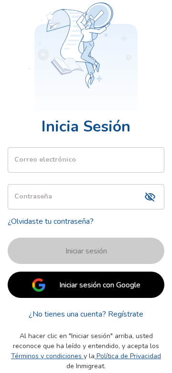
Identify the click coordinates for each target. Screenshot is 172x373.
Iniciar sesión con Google (99, 285)
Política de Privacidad (129, 356)
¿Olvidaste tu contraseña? (51, 221)
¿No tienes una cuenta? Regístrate (86, 314)
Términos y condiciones (46, 356)
